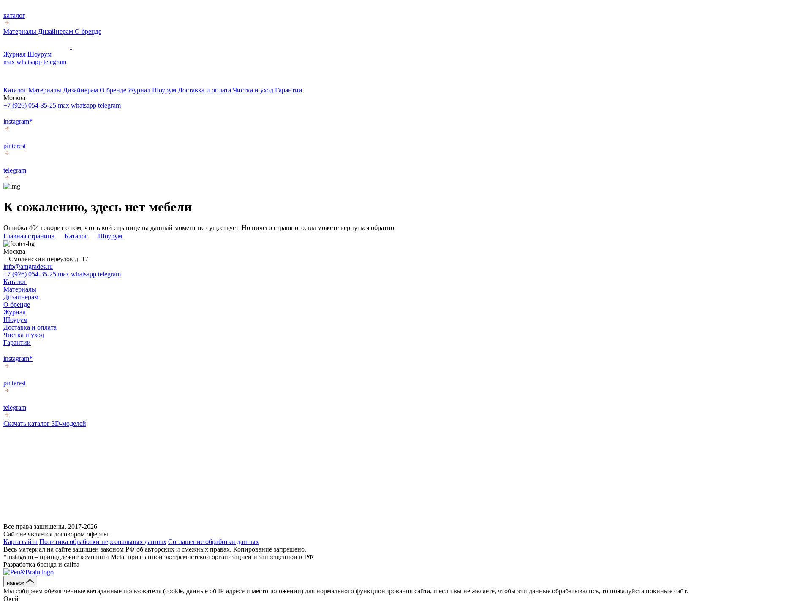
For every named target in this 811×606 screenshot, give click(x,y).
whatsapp (29, 61)
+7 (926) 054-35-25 (29, 105)
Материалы (20, 31)
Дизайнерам (56, 31)
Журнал (15, 54)
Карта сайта (20, 541)
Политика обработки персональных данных (102, 541)
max (9, 61)
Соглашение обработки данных (213, 541)
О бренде (88, 31)
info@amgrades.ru (28, 266)
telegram (55, 61)
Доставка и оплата (205, 90)
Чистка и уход (254, 90)
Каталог (15, 90)
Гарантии (288, 90)
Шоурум (39, 54)
